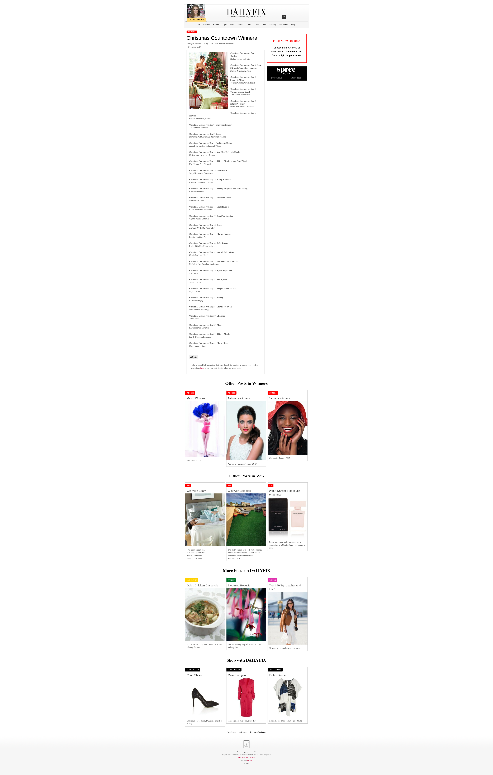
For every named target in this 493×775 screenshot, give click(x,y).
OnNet (249, 760)
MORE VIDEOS (296, 78)
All (199, 24)
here (202, 367)
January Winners (279, 398)
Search (284, 17)
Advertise (243, 732)
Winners (192, 32)
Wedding (272, 24)
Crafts (257, 24)
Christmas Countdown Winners (222, 38)
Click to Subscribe (196, 19)
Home (232, 24)
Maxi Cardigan (237, 675)
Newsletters (231, 732)
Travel (249, 24)
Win (264, 24)
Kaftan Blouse (277, 675)
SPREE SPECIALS (276, 78)
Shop (293, 24)
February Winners (239, 398)
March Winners (196, 398)
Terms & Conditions (258, 732)
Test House (283, 24)
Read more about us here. (246, 757)
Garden (241, 24)
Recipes (216, 24)
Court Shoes (194, 675)
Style (225, 24)
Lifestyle (206, 24)
